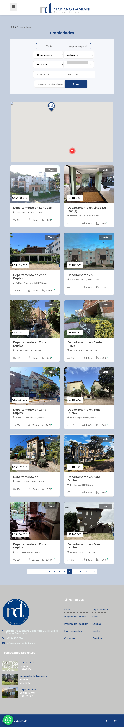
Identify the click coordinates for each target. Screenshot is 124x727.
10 (74, 571)
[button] (72, 151)
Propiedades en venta (75, 616)
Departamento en (80, 275)
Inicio (13, 26)
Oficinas (96, 623)
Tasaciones (98, 638)
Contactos (69, 638)
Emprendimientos (73, 631)
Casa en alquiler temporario (33, 675)
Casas (95, 616)
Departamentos (100, 609)
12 (87, 571)
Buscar (75, 84)
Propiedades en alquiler (76, 623)
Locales (96, 631)
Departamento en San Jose (32, 207)
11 (81, 571)
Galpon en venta (28, 689)
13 (93, 571)
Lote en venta (27, 662)
